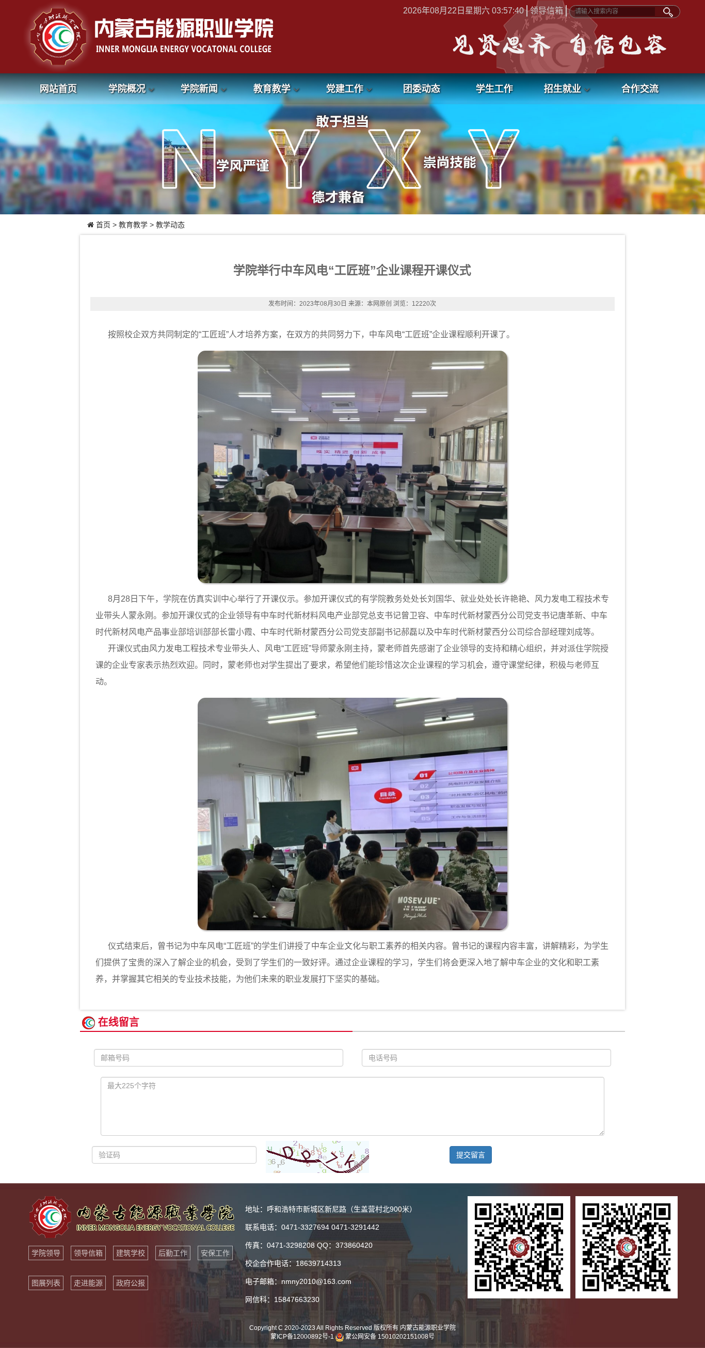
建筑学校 (130, 1253)
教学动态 (170, 225)
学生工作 (494, 89)
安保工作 (215, 1253)
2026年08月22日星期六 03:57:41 (463, 10)
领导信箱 (546, 10)
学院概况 (128, 89)
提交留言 (470, 1155)
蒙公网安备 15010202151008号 (389, 1336)
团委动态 (421, 89)
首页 (103, 225)
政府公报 (130, 1283)
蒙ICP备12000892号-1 (302, 1336)
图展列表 (45, 1283)
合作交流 (640, 89)
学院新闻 (200, 89)
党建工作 (346, 89)
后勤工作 (172, 1253)
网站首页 (58, 89)
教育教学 (273, 89)
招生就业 (564, 89)
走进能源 (88, 1283)
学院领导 (45, 1253)
